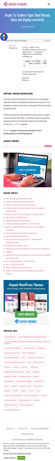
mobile (14, 386)
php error (38, 386)
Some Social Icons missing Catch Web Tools (25, 214)
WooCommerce (26, 405)
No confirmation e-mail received (20, 261)
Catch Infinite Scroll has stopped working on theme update (27, 342)
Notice (6, 130)
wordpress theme (12, 409)
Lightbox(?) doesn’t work (17, 246)
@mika (25, 47)
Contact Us (22, 428)
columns (41, 348)
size (38, 391)
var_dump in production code (19, 199)
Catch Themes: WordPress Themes (27, 439)
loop (6, 386)
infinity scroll (25, 376)
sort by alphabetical (13, 395)
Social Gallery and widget (17, 236)
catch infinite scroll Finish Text (32, 337)
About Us (10, 428)
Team (43, 395)
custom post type (12, 353)
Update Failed (10, 405)
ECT (23, 357)
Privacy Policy (27, 434)
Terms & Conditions (40, 428)
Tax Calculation (32, 395)
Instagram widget (24, 381)
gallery (24, 367)
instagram (9, 381)
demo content (28, 353)
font (29, 362)
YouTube (16, 124)
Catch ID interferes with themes (20, 202)
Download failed (11, 357)
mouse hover (25, 386)
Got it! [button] (21, 458)
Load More (39, 381)
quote (15, 391)
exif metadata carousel (14, 362)
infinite (9, 252)
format (16, 367)
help (28, 372)
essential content (35, 357)
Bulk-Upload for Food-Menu (19, 267)
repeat (23, 391)
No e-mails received (15, 264)
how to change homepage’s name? (21, 205)
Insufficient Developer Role (18, 221)
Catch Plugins (17, 4)
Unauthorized (24, 400)
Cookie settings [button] (9, 458)
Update (36, 400)
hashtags (34, 367)
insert (36, 376)
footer (7, 367)
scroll (31, 391)
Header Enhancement (14, 372)
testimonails (10, 400)
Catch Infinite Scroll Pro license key (21, 233)
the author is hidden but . (17, 217)
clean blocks (29, 348)
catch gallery (10, 337)
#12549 (47, 40)
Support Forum (27, 27)
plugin (7, 391)
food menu (38, 362)
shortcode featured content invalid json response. (28, 249)
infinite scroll (10, 376)
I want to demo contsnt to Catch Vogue (23, 224)
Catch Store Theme (12, 348)
